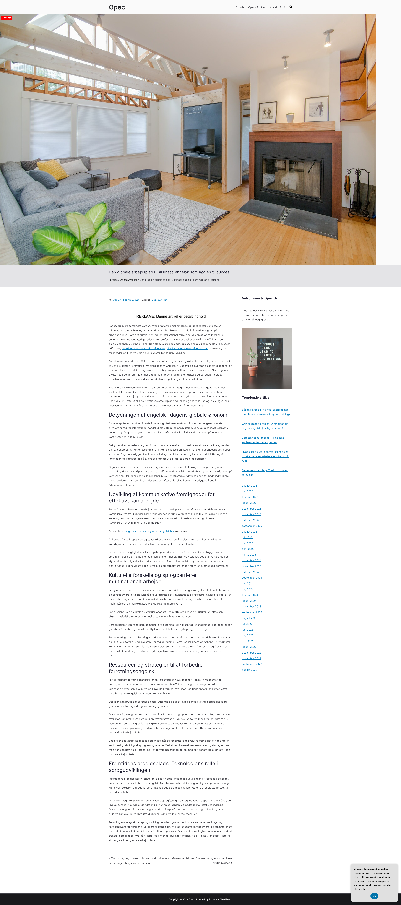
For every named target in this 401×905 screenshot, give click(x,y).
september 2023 (252, 612)
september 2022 (252, 664)
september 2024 (252, 577)
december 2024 (251, 560)
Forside (240, 7)
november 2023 (251, 606)
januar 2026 (249, 502)
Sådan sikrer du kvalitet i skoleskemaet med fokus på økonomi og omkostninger (266, 412)
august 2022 (249, 669)
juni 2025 (247, 543)
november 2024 (251, 566)
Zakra (212, 899)
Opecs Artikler (257, 7)
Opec (117, 7)
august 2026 (249, 485)
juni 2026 (247, 491)
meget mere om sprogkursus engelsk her (149, 531)
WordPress (226, 899)
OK (374, 896)
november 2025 (251, 514)
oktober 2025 (250, 520)
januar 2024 (249, 600)
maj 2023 (247, 635)
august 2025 (249, 531)
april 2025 (248, 548)
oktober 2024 (250, 572)
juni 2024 (247, 583)
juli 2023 (247, 623)
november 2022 (251, 658)
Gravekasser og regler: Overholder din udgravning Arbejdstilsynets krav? (265, 426)
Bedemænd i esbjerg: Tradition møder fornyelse (265, 472)
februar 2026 (250, 497)
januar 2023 (249, 646)
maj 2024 (247, 589)
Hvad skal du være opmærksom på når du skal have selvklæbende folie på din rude (265, 456)
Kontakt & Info (277, 7)
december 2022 (251, 652)
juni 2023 (247, 629)
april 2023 (248, 641)
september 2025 (252, 525)
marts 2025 (249, 554)
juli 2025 (247, 537)
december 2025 (251, 508)
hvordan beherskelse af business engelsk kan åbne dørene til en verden (165, 348)
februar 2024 (250, 595)
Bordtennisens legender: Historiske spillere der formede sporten (263, 440)
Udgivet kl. (126, 299)
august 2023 (249, 618)
